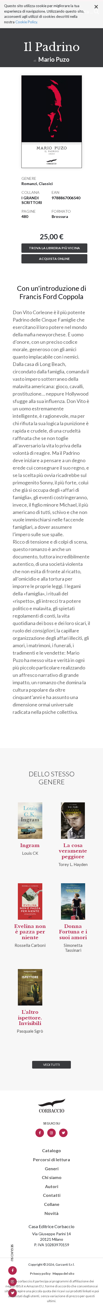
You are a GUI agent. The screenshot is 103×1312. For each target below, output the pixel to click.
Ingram (30, 845)
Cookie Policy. (26, 22)
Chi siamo (52, 1177)
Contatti (51, 1195)
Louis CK (30, 853)
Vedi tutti (51, 1065)
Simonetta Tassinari (73, 948)
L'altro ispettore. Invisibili (30, 1017)
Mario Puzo (53, 59)
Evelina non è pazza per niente (30, 932)
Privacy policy (40, 1273)
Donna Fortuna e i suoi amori (73, 932)
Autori (51, 1186)
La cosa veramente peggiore (73, 851)
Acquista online (54, 259)
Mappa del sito (63, 1273)
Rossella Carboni (30, 945)
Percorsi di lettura (51, 1159)
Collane (51, 1204)
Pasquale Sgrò (30, 1031)
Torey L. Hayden (73, 864)
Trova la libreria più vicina (54, 248)
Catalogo (51, 1150)
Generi (52, 1168)
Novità (51, 1213)
